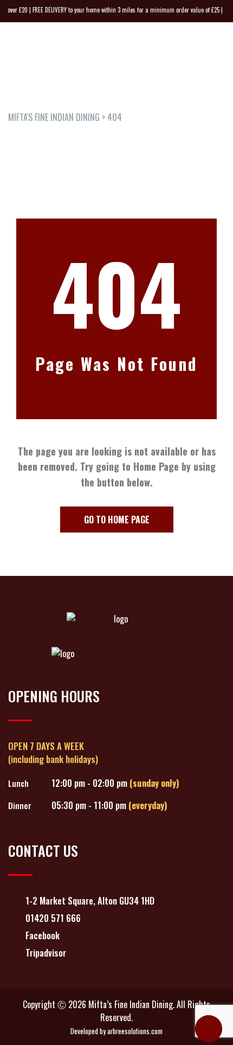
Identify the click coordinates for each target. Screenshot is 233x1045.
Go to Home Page (117, 519)
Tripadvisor (45, 952)
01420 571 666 (53, 918)
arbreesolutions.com (135, 1031)
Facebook (42, 935)
